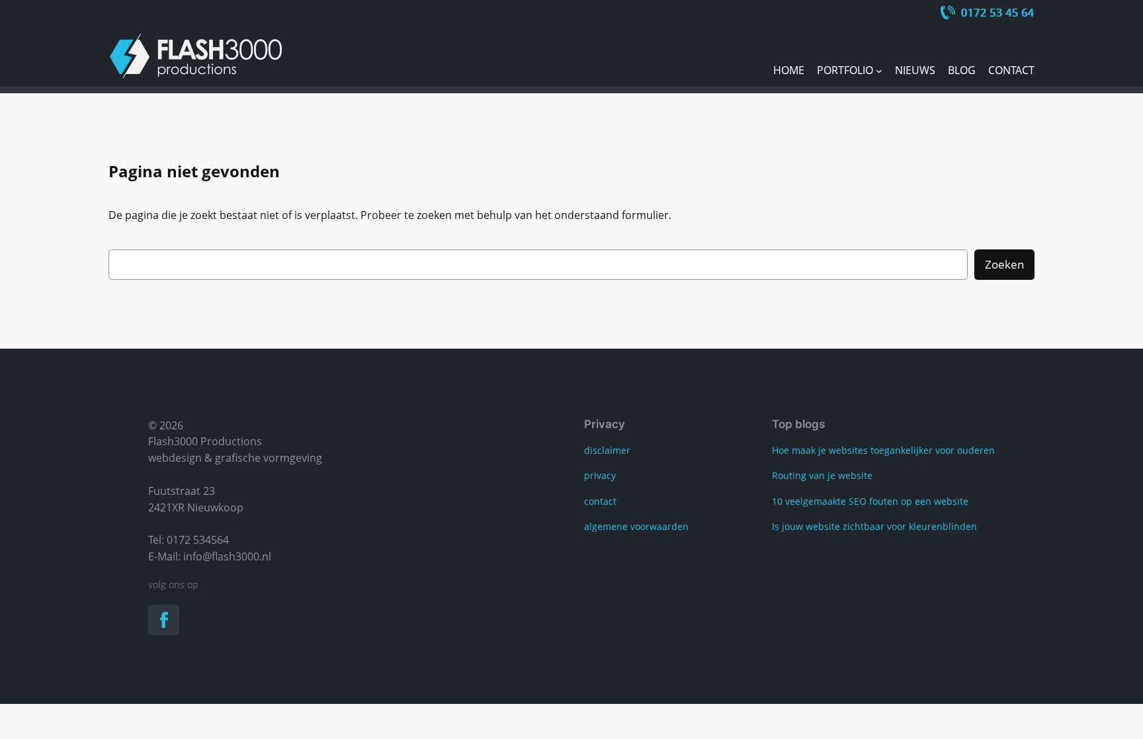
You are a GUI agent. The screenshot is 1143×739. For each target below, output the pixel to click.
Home (788, 70)
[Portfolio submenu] (879, 70)
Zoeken (1004, 264)
